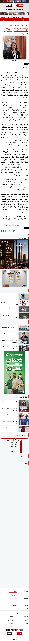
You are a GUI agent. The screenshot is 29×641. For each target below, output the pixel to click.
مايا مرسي (16, 225)
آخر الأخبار (24, 290)
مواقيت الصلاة (22, 434)
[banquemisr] (14, 278)
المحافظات (14, 605)
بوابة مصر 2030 (14, 613)
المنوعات (26, 609)
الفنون (15, 602)
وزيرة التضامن (22, 225)
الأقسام (26, 591)
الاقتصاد (26, 598)
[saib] (14, 254)
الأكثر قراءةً (24, 396)
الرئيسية (23, 17)
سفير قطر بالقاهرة (8, 225)
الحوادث (26, 605)
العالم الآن (14, 595)
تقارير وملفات (14, 609)
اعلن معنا (26, 627)
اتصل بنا (11, 627)
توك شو (26, 602)
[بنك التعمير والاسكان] (14, 372)
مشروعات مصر (11, 17)
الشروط (11, 623)
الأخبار (17, 17)
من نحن (11, 616)
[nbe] (14, 13)
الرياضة (15, 598)
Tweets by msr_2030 (24, 467)
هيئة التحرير (10, 620)
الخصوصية (25, 623)
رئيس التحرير (25, 620)
